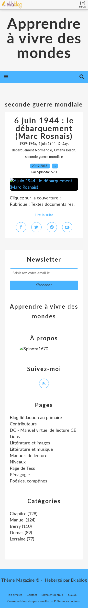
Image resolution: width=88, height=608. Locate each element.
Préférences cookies (66, 601)
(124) (22, 520)
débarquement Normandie (32, 150)
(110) (21, 526)
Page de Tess (22, 468)
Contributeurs (23, 424)
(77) (22, 539)
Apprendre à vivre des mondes (44, 39)
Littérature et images (30, 443)
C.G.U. (72, 594)
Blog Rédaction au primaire (36, 418)
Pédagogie (20, 475)
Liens (15, 437)
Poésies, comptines (28, 481)
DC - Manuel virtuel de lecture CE (43, 430)
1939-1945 (27, 144)
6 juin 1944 (46, 144)
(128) (23, 514)
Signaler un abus (53, 594)
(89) (21, 533)
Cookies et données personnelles (28, 601)
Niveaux (18, 462)
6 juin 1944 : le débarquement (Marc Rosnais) (44, 128)
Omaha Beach (64, 150)
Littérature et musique (31, 449)
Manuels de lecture (28, 456)
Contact (32, 594)
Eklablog (79, 580)
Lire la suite (44, 215)
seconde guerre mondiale (44, 157)
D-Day (63, 144)
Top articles (14, 594)
